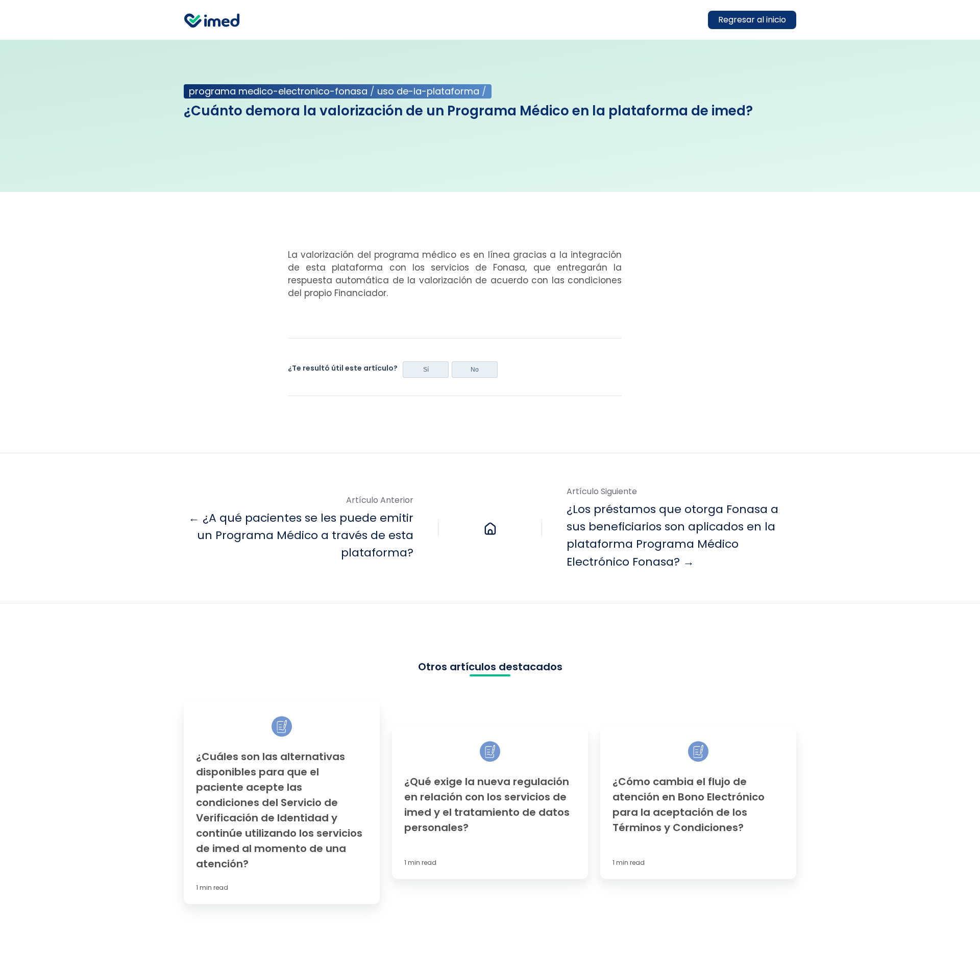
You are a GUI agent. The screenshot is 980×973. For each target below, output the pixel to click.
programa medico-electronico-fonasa (278, 91)
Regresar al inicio (752, 20)
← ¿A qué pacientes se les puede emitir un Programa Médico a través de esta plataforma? (300, 535)
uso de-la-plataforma (428, 91)
